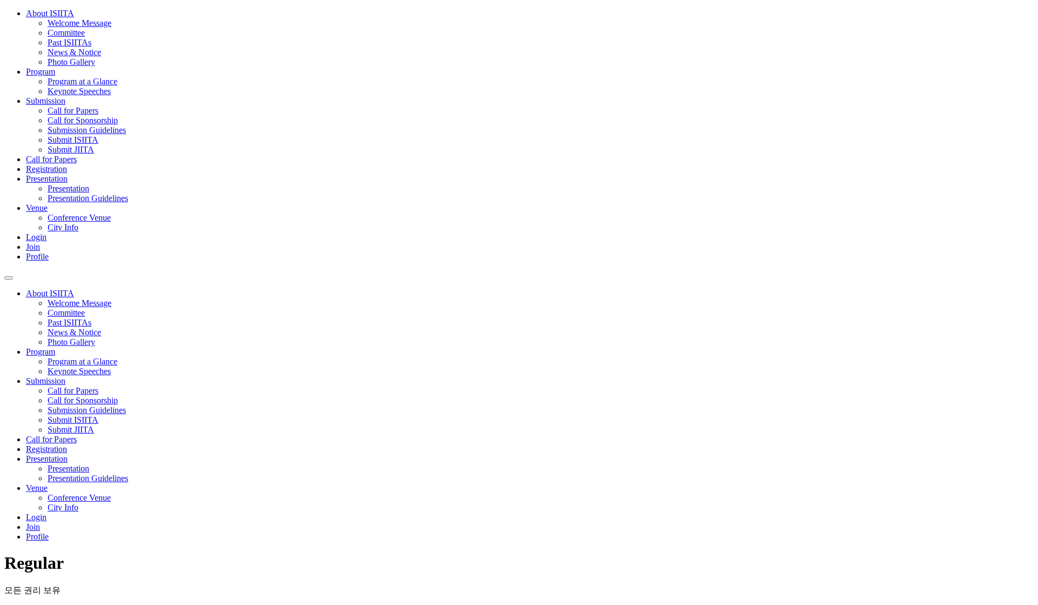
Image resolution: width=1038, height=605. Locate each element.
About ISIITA (50, 13)
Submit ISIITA (73, 139)
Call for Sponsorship (83, 120)
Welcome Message (79, 23)
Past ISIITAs (69, 42)
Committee (66, 32)
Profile (37, 256)
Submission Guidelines (87, 130)
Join (33, 246)
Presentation (47, 178)
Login (36, 237)
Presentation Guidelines (88, 198)
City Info (63, 227)
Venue (37, 207)
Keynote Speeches (79, 91)
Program (40, 71)
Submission (45, 100)
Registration (46, 169)
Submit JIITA (71, 149)
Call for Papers (73, 110)
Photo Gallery (71, 62)
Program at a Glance (82, 81)
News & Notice (74, 52)
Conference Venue (79, 217)
